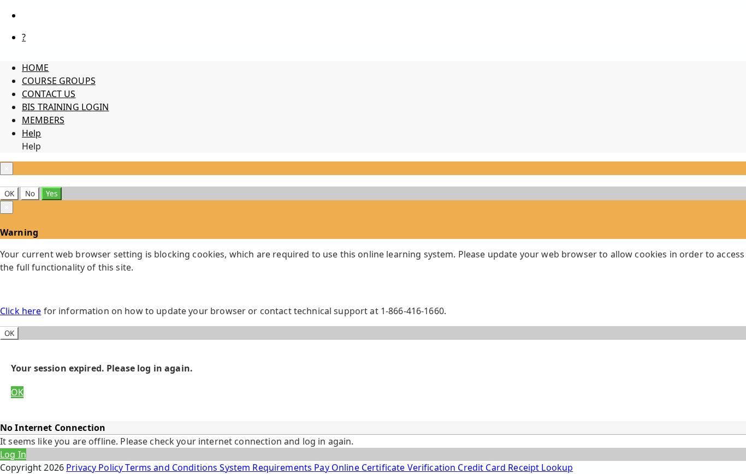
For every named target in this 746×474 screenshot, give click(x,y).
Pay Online (338, 467)
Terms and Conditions (172, 467)
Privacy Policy (95, 467)
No (30, 194)
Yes (51, 194)
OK (9, 194)
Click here (20, 311)
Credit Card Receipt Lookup (515, 467)
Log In (13, 454)
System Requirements (267, 467)
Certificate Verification (410, 467)
